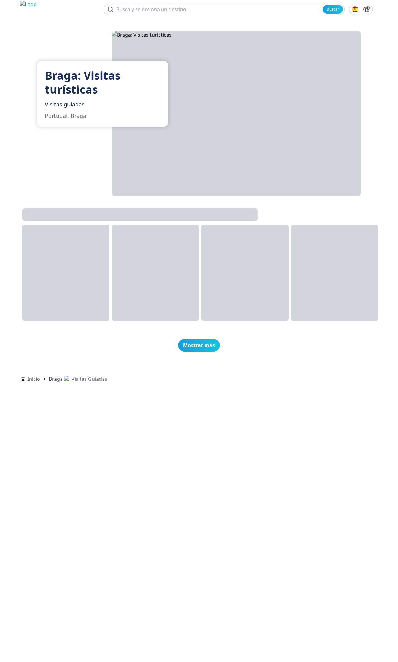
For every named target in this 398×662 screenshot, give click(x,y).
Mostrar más (199, 345)
